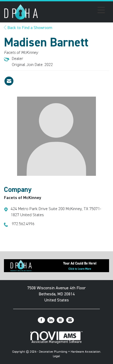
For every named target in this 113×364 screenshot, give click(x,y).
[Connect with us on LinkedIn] (50, 320)
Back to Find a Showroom (29, 28)
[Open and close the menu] (73, 11)
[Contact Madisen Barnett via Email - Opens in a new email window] (9, 81)
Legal (56, 356)
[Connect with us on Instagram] (60, 320)
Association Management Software (57, 342)
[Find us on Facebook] (41, 320)
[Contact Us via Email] (70, 320)
